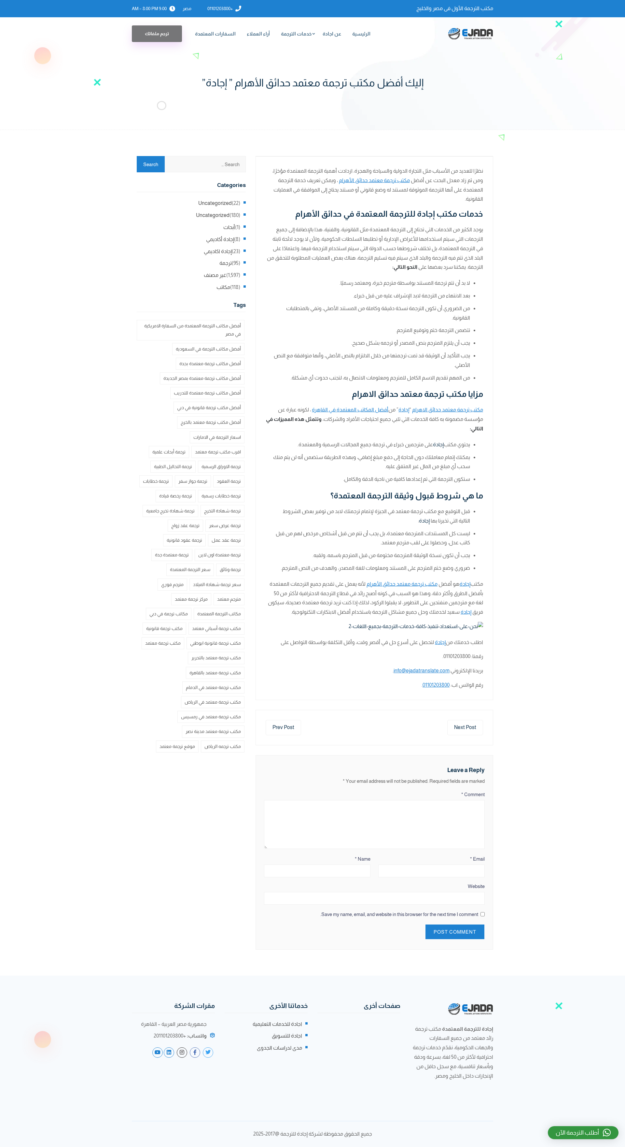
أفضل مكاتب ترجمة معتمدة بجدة (210, 363)
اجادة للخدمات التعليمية (277, 1024)
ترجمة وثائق (230, 569)
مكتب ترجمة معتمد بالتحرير (216, 657)
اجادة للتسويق (287, 1036)
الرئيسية (361, 33)
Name (362, 858)
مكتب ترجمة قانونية (164, 628)
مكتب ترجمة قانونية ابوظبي (215, 643)
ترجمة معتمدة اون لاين (219, 554)
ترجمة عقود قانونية (184, 540)
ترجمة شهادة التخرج (222, 510)
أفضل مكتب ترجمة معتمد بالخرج (211, 422)
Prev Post (283, 727)
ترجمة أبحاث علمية (169, 451)
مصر (187, 8)
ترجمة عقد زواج (185, 525)
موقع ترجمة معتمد (177, 746)
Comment (473, 794)
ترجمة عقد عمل (226, 540)
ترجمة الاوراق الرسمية (221, 466)
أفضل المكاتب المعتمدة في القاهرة (350, 409)
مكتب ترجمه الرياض (222, 746)
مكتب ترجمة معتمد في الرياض (213, 702)
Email (477, 858)
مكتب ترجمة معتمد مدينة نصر (213, 731)
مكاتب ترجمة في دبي (168, 613)
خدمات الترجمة (296, 33)
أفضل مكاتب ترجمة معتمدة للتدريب (207, 392)
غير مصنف (215, 275)
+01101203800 (220, 8)
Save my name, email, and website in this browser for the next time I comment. (399, 914)
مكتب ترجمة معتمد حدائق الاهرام (447, 409)
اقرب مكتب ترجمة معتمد (218, 451)
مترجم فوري (172, 584)
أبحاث (229, 227)
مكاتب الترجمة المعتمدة (219, 613)
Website (476, 886)
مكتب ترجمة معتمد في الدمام (213, 687)
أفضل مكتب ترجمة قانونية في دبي (209, 407)
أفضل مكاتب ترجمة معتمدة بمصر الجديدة (202, 378)
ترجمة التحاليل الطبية (173, 466)
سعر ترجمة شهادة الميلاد (217, 584)
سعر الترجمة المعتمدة (190, 569)
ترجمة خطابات (156, 481)
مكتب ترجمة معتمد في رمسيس (211, 716)
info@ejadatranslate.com (422, 670)
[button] (583, 1132)
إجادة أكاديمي (220, 239)
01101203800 (436, 685)
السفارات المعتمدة (215, 33)
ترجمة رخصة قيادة (175, 495)
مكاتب (223, 287)
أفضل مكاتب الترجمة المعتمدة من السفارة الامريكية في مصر (192, 330)
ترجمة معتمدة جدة (172, 554)
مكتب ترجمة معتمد (163, 643)
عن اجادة (332, 33)
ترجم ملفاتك (157, 33)
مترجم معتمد (229, 599)
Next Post (465, 727)
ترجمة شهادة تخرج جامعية (170, 510)
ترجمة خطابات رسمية (221, 495)
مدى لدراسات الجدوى (279, 1048)
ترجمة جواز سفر (192, 481)
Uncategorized (215, 203)
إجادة (403, 409)
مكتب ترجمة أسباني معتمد (216, 628)
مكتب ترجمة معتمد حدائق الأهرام (374, 180)
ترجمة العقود (229, 481)
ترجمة (225, 263)
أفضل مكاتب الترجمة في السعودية (208, 348)
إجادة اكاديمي (218, 251)
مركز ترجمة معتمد (191, 599)
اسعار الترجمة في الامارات (217, 437)
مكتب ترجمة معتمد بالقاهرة (215, 672)
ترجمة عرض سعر (225, 525)
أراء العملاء (258, 33)
